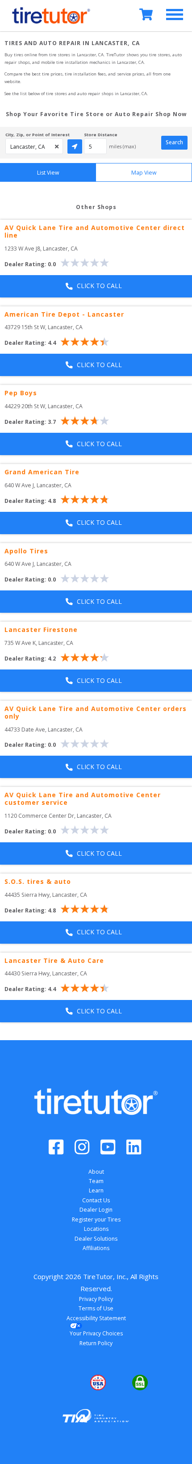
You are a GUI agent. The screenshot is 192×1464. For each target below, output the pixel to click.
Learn (96, 1190)
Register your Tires (96, 1219)
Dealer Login (96, 1209)
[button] (53, 1383)
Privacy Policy (96, 1299)
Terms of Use (96, 1308)
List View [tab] (48, 172)
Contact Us (96, 1200)
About (96, 1171)
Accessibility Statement (96, 1318)
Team (96, 1181)
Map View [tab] (144, 172)
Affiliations (96, 1248)
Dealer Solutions (96, 1238)
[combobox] (34, 146)
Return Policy (96, 1343)
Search (174, 142)
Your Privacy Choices (96, 1333)
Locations (96, 1229)
